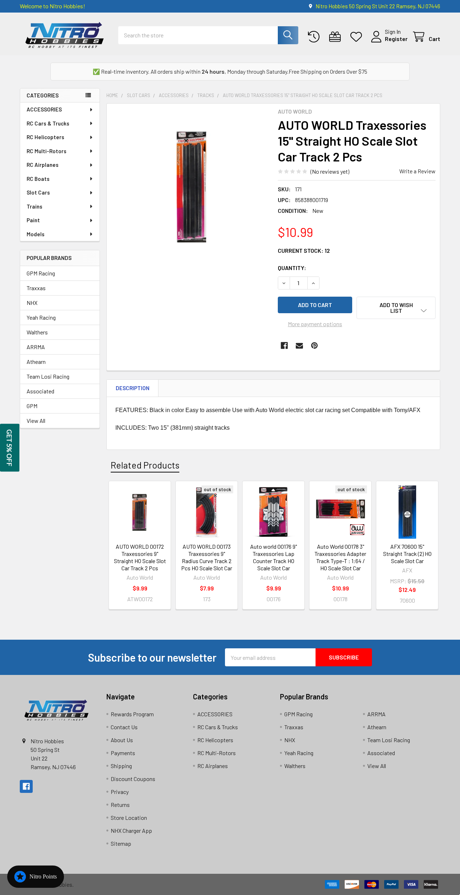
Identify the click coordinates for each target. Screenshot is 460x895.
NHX (32, 302)
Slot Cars (38, 192)
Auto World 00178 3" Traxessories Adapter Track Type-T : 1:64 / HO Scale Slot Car (340, 557)
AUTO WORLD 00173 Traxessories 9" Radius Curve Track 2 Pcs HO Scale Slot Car (206, 557)
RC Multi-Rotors (46, 151)
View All (36, 420)
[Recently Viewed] (315, 36)
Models (36, 234)
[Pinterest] (314, 345)
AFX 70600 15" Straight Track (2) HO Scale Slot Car (407, 553)
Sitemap (121, 843)
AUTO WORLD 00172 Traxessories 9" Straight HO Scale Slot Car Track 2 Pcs (140, 557)
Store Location (129, 817)
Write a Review (417, 171)
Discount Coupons (133, 778)
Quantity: (292, 267)
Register (396, 38)
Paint (33, 220)
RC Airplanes (43, 164)
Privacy (120, 791)
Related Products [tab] (145, 465)
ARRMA (36, 346)
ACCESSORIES (44, 109)
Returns (120, 804)
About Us (122, 739)
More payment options (315, 323)
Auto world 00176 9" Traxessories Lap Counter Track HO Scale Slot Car (273, 557)
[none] (190, 187)
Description (133, 388)
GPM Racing (41, 273)
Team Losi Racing (48, 376)
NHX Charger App (131, 830)
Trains (34, 206)
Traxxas (36, 287)
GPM (32, 405)
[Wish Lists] (357, 36)
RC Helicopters (45, 137)
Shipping (121, 765)
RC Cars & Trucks (48, 123)
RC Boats (38, 178)
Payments (123, 752)
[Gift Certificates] (336, 36)
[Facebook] (284, 345)
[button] (396, 308)
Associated (40, 391)
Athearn (36, 361)
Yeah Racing (41, 317)
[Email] (299, 345)
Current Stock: (304, 250)
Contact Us (124, 726)
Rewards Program (132, 714)
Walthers (37, 332)
